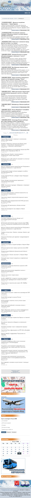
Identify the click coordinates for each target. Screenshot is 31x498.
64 (12, 133)
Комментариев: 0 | (16, 30)
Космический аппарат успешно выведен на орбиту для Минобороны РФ (14, 171)
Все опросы (14, 432)
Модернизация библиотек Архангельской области (14, 251)
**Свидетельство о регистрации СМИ (10, 490)
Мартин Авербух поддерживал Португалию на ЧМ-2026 (13, 334)
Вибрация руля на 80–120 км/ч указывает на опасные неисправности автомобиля (15, 159)
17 (3, 451)
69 (21, 133)
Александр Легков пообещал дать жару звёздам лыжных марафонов (14, 120)
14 (19, 449)
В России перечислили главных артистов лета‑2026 (14, 248)
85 (27, 133)
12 (11, 449)
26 (11, 453)
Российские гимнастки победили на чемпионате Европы (13, 322)
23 (27, 451)
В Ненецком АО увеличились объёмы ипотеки (13, 205)
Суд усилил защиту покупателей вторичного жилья (14, 197)
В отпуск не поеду (6, 427)
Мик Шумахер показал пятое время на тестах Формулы (14, 68)
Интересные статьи (15, 372)
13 (15, 449)
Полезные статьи (15, 370)
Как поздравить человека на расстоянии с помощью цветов (14, 362)
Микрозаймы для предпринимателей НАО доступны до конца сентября (15, 201)
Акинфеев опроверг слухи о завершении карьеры (14, 326)
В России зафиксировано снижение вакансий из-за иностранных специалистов (14, 193)
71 (24, 133)
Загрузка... (4, 397)
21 (19, 451)
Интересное (15, 371)
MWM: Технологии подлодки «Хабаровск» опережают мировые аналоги (15, 185)
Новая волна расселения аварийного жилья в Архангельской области (13, 270)
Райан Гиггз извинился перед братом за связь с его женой (15, 42)
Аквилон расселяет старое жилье (10, 275)
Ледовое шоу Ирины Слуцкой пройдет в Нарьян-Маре (15, 244)
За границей (4, 420)
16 (27, 449)
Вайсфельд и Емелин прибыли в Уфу (15, 105)
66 (15, 133)
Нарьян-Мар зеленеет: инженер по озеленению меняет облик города (13, 139)
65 (14, 133)
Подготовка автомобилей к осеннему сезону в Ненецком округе (13, 305)
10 (3, 449)
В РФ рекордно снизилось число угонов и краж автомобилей (13, 301)
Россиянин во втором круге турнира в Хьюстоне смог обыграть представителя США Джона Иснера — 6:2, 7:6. (15, 38)
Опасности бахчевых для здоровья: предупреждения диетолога (15, 237)
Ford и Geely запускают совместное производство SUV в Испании (15, 293)
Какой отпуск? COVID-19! (7, 429)
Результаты (9, 432)
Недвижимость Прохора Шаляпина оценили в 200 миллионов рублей (14, 266)
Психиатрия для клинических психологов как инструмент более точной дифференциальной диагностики (13, 357)
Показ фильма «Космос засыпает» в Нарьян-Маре (14, 254)
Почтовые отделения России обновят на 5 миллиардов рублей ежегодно (12, 218)
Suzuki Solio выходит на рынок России (11, 297)
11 (7, 449)
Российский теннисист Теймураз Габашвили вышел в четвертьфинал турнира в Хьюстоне (14, 34)
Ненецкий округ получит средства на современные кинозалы (14, 258)
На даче (4, 425)
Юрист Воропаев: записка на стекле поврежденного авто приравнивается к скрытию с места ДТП (14, 310)
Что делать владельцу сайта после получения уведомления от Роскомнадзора (13, 341)
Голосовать (4, 432)
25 (7, 453)
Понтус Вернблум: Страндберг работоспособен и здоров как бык (15, 110)
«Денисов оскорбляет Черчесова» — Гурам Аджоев (13, 23)
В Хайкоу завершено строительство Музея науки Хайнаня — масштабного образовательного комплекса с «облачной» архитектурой (14, 145)
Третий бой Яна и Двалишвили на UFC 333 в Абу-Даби (15, 330)
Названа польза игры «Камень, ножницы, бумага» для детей (15, 232)
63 (10, 133)
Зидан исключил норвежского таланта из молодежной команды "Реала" (15, 78)
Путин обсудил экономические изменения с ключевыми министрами (12, 181)
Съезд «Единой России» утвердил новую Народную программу (14, 176)
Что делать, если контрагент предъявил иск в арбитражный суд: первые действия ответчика (13, 346)
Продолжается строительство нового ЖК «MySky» (14, 283)
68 (19, 133)
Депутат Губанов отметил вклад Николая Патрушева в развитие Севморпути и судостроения (15, 167)
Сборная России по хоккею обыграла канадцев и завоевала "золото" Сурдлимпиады (14, 56)
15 (23, 449)
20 (15, 451)
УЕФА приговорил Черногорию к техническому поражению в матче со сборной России (15, 93)
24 (3, 453)
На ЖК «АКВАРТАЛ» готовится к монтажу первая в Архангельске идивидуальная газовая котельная (14, 278)
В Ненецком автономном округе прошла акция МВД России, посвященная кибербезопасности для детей (15, 223)
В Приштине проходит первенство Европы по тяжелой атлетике (15, 318)
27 (15, 453)
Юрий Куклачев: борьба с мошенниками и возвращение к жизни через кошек (12, 154)
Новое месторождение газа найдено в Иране (13, 208)
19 (11, 451)
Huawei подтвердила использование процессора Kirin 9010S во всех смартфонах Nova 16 (15, 150)
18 (7, 451)
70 (22, 133)
